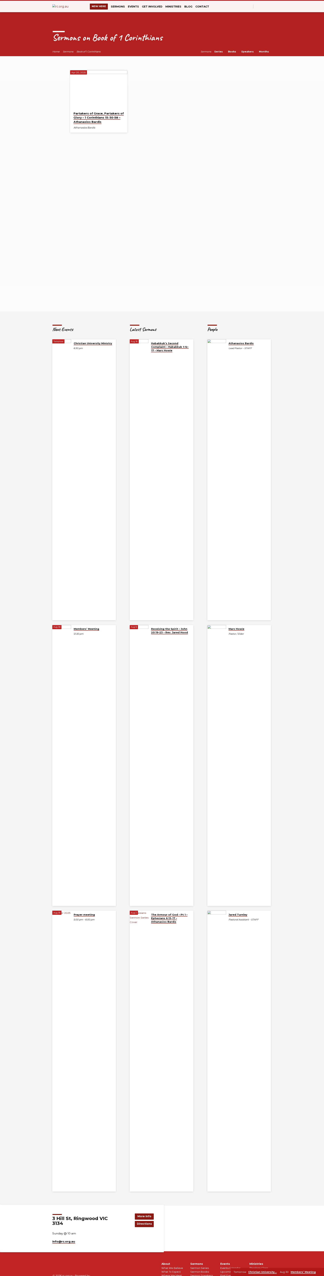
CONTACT (202, 6)
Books (232, 51)
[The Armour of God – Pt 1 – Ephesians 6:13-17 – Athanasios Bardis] (139, 1051)
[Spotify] (265, 6)
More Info (144, 1216)
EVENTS (133, 6)
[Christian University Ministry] (61, 479)
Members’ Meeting (86, 628)
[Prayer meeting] (61, 1051)
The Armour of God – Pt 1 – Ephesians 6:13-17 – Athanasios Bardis (169, 918)
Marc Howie (236, 628)
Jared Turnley (238, 914)
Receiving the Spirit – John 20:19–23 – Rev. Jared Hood (169, 630)
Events (225, 1263)
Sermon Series (199, 1267)
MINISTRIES (173, 6)
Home (56, 51)
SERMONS (118, 6)
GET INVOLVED (152, 6)
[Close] (320, 1272)
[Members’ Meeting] (61, 765)
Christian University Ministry (93, 343)
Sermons (68, 51)
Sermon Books (199, 1271)
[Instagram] (261, 6)
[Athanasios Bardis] (216, 479)
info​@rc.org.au (63, 1241)
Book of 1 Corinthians (88, 51)
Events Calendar (230, 1267)
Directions (144, 1223)
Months (264, 51)
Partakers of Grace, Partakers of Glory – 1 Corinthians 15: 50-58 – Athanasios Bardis (99, 118)
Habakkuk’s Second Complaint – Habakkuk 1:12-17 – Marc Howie (170, 347)
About (165, 1263)
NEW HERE (99, 6)
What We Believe (172, 1267)
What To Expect (171, 1271)
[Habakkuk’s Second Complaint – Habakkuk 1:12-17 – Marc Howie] (139, 479)
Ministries (256, 1263)
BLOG (188, 6)
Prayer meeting (84, 914)
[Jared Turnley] (216, 1051)
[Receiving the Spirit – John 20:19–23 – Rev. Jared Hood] (139, 765)
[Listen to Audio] (98, 127)
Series (219, 51)
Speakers (247, 51)
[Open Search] (250, 6)
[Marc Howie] (216, 765)
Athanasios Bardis (84, 127)
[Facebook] (257, 6)
